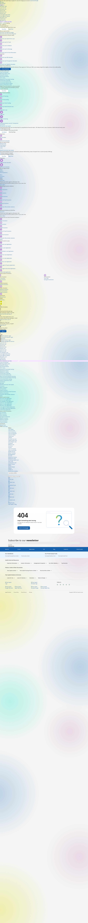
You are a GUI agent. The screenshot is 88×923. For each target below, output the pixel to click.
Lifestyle (10, 437)
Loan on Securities (12, 450)
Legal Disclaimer (8, 592)
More (1, 175)
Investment (2, 124)
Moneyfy (3, 338)
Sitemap (30, 592)
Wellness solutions (4, 419)
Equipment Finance (12, 457)
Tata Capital (10, 504)
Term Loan (10, 461)
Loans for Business (4, 72)
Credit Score (11, 436)
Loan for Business (12, 432)
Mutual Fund (3, 425)
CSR (44, 549)
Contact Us (66, 549)
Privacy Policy (16, 592)
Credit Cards (2, 146)
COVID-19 (10, 469)
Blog (15, 504)
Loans (1, 147)
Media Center (32, 549)
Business (10, 455)
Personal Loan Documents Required (8, 33)
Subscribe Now (11, 546)
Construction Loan (12, 462)
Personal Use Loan (12, 439)
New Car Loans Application (6, 404)
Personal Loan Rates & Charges (7, 32)
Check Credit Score (5, 68)
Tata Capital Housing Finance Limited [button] (28, 570)
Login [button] (1, 334)
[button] (44, 305)
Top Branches (64, 563)
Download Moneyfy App (5, 314)
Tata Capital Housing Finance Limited (11, 555)
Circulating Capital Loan (13, 460)
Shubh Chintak (11, 467)
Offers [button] (1, 179)
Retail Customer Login (6, 335)
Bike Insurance (3, 414)
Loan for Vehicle (11, 434)
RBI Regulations (11, 454)
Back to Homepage (23, 528)
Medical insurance (4, 418)
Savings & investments (5, 416)
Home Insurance (3, 421)
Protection (10, 443)
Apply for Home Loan (5, 319)
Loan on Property (12, 448)
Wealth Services (11, 451)
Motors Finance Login (6, 340)
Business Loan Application (6, 405)
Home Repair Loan (12, 441)
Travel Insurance (3, 422)
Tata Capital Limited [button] (11, 570)
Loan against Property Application (7, 407)
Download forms (3, 172)
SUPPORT (3, 3)
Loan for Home (11, 430)
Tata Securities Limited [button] (45, 570)
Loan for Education (12, 433)
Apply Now (10, 29)
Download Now (33, 0)
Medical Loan (11, 444)
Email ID (10, 545)
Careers (19, 549)
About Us (7, 549)
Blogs (2, 2)
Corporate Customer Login (7, 337)
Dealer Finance (11, 464)
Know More (4, 29)
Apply (1, 239)
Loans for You (3, 7)
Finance (10, 447)
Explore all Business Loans (6, 84)
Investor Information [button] (25, 563)
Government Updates (13, 471)
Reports (1, 171)
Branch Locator (80, 549)
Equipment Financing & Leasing (7, 369)
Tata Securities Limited (25, 555)
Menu (10, 428)
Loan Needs (10, 429)
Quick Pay (2, 299)
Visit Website (4, 132)
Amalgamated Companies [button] (39, 563)
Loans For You (3, 342)
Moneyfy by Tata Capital (5, 126)
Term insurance (3, 415)
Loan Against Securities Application (7, 408)
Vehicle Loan (3, 348)
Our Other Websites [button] (53, 563)
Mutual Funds (3, 143)
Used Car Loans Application (6, 402)
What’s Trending (11, 453)
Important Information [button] (12, 563)
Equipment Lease (12, 458)
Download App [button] (12, 132)
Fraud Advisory (23, 592)
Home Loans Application (5, 400)
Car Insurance (3, 412)
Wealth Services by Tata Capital (7, 150)
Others (9, 465)
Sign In (3, 331)
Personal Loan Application (6, 398)
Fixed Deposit (3, 145)
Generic (10, 468)
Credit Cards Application (5, 409)
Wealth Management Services (7, 341)
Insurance (2, 211)
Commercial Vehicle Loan (5, 374)
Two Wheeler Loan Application (6, 401)
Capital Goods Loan (12, 440)
